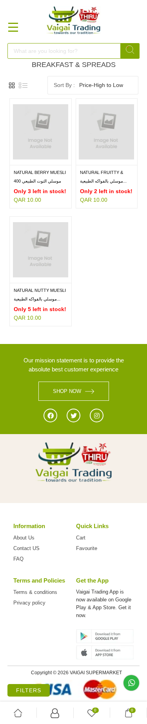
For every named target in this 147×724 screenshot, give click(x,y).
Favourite (86, 548)
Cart (80, 538)
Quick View (55, 159)
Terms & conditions (35, 592)
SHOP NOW (67, 391)
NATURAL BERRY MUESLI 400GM (40, 173)
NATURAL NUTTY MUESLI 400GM (40, 291)
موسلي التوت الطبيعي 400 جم (37, 182)
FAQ (18, 559)
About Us (23, 538)
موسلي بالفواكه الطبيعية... (103, 181)
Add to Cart (25, 159)
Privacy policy (29, 603)
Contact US (26, 548)
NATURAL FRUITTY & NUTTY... (101, 173)
